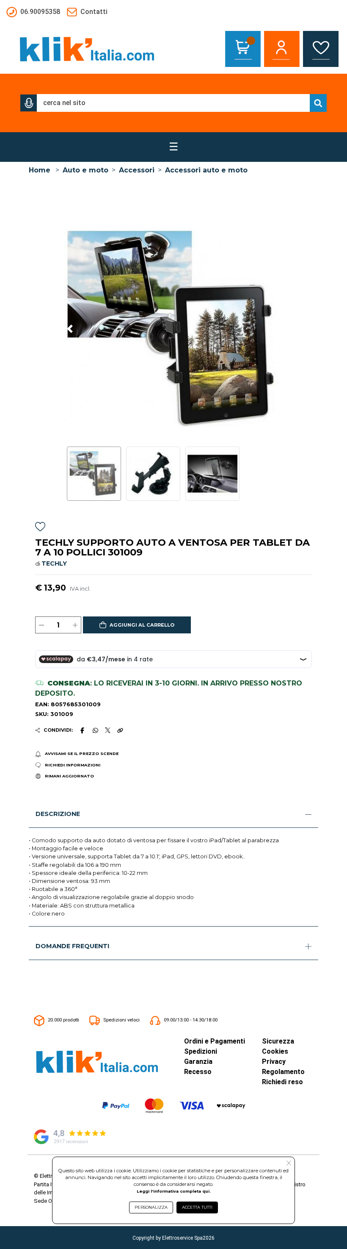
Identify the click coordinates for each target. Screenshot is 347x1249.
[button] (28, 102)
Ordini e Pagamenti (214, 1041)
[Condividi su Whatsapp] (95, 730)
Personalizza (151, 1207)
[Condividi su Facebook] (82, 730)
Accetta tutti (197, 1207)
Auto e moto (85, 170)
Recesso (198, 1072)
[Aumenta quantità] (75, 625)
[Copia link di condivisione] (120, 730)
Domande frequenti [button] (72, 946)
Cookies (275, 1051)
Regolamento (283, 1072)
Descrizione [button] (58, 814)
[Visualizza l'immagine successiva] (69, 329)
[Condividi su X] (107, 730)
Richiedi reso (282, 1082)
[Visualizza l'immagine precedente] (277, 329)
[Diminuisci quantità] (41, 625)
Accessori (136, 170)
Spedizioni (200, 1051)
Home (39, 170)
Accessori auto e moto (206, 170)
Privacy (274, 1061)
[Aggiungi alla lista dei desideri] (40, 527)
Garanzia (198, 1061)
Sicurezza (278, 1041)
